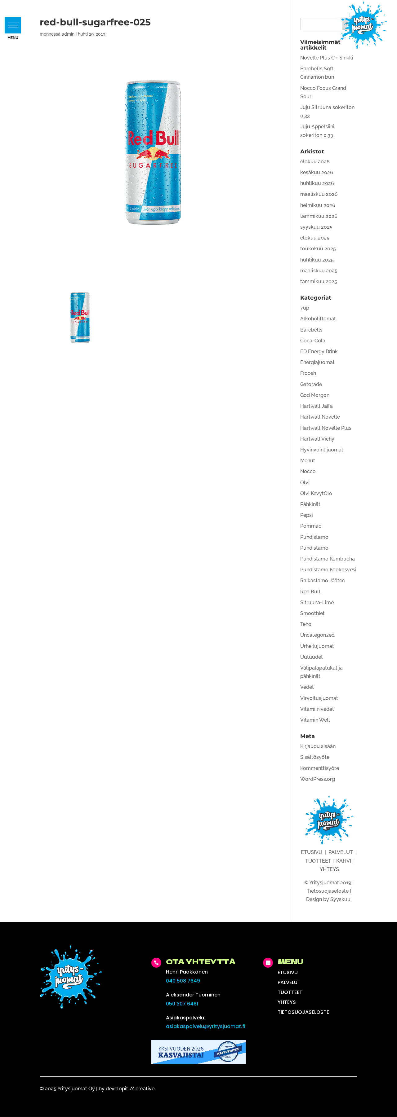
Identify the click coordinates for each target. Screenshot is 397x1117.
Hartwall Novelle (320, 417)
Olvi (305, 483)
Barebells (311, 330)
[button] (13, 25)
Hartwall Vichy (317, 439)
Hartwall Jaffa (316, 406)
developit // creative (130, 1089)
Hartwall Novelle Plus (325, 428)
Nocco (308, 471)
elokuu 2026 (315, 162)
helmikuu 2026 (317, 205)
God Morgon (314, 395)
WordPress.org (317, 779)
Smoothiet (312, 613)
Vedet (307, 687)
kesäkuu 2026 (316, 172)
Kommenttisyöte (319, 768)
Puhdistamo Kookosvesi (328, 570)
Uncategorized (317, 635)
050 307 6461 (182, 1003)
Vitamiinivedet (317, 709)
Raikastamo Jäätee (322, 580)
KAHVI (343, 861)
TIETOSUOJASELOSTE (303, 1012)
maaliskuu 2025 (318, 271)
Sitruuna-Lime (317, 602)
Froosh (308, 373)
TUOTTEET (318, 861)
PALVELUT (340, 852)
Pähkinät (310, 504)
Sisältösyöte (314, 757)
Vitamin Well (315, 720)
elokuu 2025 (314, 238)
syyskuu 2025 (316, 227)
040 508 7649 (183, 980)
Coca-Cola (312, 341)
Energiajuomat (317, 362)
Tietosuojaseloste (328, 891)
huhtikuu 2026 (317, 183)
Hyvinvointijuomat (321, 450)
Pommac (310, 526)
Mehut (307, 461)
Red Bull (310, 592)
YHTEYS (329, 869)
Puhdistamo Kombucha (327, 559)
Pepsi (306, 515)
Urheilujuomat (317, 646)
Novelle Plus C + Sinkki (326, 58)
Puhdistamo (314, 537)
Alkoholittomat (318, 319)
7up (304, 308)
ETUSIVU (311, 852)
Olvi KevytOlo (316, 493)
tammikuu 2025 (318, 281)
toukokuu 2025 (318, 249)
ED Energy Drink (319, 351)
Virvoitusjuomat (319, 698)
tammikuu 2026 (318, 216)
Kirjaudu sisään (318, 746)
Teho (305, 624)
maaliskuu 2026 (319, 194)
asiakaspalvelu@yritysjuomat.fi (205, 1026)
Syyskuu (340, 899)
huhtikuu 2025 (317, 260)
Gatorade (311, 384)
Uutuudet (311, 657)
